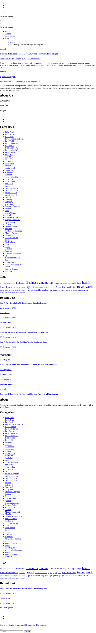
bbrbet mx (9, 179)
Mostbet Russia (11, 233)
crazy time (9, 204)
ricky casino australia (13, 253)
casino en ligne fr (11, 188)
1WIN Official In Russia (14, 139)
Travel (7, 260)
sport (30, 287)
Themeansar (40, 625)
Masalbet (8, 229)
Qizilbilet (8, 249)
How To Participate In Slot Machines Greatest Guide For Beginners (23, 303)
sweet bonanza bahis (41, 287)
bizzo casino (10, 181)
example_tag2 (74, 283)
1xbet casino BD (11, 150)
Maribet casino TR (12, 226)
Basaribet (8, 175)
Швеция (8, 271)
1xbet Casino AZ (11, 148)
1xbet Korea (10, 152)
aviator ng (9, 170)
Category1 (9, 199)
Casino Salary (5, 313)
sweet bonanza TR (12, 258)
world (89, 287)
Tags (7, 38)
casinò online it (11, 195)
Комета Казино (11, 269)
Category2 (9, 202)
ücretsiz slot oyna (5, 290)
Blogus (29, 625)
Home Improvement (9, 287)
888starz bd (9, 161)
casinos (8, 197)
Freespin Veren (5, 323)
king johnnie (10, 222)
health (86, 282)
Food (7, 211)
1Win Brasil (9, 132)
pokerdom (22, 287)
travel (81, 287)
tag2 (55, 287)
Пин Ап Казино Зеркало (18, 290)
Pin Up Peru (10, 242)
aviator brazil (10, 168)
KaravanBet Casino (12, 217)
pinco (7, 244)
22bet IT (8, 159)
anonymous (9, 163)
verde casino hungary (13, 264)
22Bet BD (9, 157)
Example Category (12, 206)
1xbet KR (9, 154)
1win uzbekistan (11, 143)
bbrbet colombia (11, 177)
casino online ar (11, 193)
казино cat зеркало (71, 290)
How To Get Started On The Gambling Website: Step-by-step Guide (23, 342)
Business (32, 282)
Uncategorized (10, 262)
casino (7, 186)
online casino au (11, 238)
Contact (8, 34)
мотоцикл (83, 290)
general (3, 49)
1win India (9, 137)
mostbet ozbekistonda (13, 231)
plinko (7, 246)
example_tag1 (61, 283)
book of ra (9, 184)
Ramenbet (9, 251)
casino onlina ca (11, 190)
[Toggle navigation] (1, 23)
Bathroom (20, 283)
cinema (43, 282)
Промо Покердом (8, 77)
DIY (52, 283)
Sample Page (10, 36)
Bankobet (9, 172)
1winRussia (9, 146)
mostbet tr (9, 235)
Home (7, 31)
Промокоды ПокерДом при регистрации (46, 290)
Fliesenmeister (5, 59)
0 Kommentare (34, 59)
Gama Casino (10, 213)
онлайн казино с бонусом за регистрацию (12, 292)
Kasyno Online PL (12, 220)
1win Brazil (9, 134)
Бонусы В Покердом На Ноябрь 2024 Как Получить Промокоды (29, 54)
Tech (59, 287)
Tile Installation (69, 287)
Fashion (8, 208)
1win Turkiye (10, 141)
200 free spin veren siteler (7, 283)
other (7, 240)
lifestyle (8, 224)
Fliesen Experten (6, 16)
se (6, 255)
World (7, 267)
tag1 (50, 287)
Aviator (8, 166)
